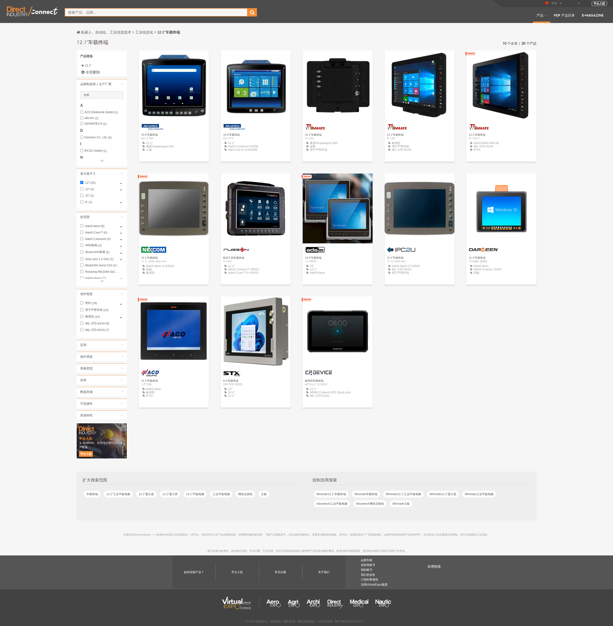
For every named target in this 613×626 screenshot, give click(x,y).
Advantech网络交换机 (370, 503)
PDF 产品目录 (564, 15)
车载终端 (92, 494)
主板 (264, 494)
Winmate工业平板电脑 (479, 494)
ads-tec (91, 118)
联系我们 (174, 181)
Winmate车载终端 (365, 494)
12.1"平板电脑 (195, 494)
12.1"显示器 (146, 494)
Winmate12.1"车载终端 (331, 494)
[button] (101, 84)
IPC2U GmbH (96, 151)
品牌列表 (366, 560)
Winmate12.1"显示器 (443, 494)
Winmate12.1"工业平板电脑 (403, 494)
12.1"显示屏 (170, 494)
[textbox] (156, 12)
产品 (540, 15)
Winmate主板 (401, 503)
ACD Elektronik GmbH (101, 112)
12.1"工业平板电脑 (118, 494)
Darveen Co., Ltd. (98, 137)
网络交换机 (245, 494)
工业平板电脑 (221, 494)
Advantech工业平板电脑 (331, 503)
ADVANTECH (96, 124)
